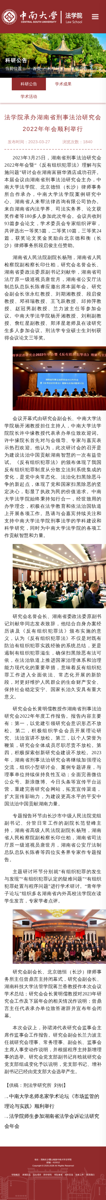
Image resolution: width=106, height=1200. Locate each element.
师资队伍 (26, 1174)
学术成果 (63, 84)
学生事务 (58, 1174)
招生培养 (37, 1174)
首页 (37, 68)
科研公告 (79, 68)
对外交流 (69, 1174)
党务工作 (79, 1174)
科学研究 (56, 68)
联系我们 (90, 1174)
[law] (42, 16)
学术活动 (29, 96)
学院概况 (15, 1174)
